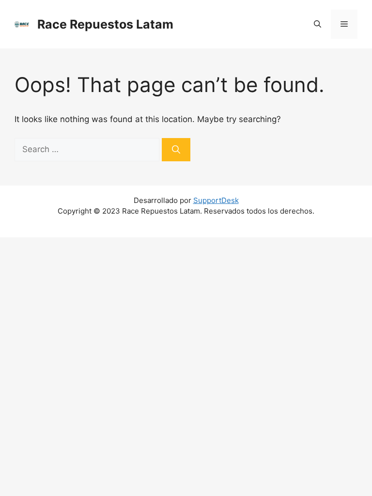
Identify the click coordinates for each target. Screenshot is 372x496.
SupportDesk (216, 200)
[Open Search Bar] (317, 24)
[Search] (176, 149)
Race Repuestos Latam (105, 24)
